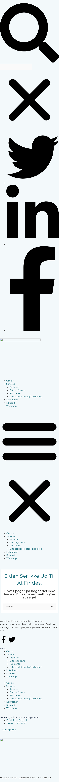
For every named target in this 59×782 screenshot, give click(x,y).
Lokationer (12, 399)
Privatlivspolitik (8, 729)
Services (10, 384)
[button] (29, 33)
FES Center (15, 393)
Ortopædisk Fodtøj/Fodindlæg (25, 396)
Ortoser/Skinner (17, 390)
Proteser (14, 387)
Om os (9, 380)
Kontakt (10, 403)
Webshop (11, 406)
